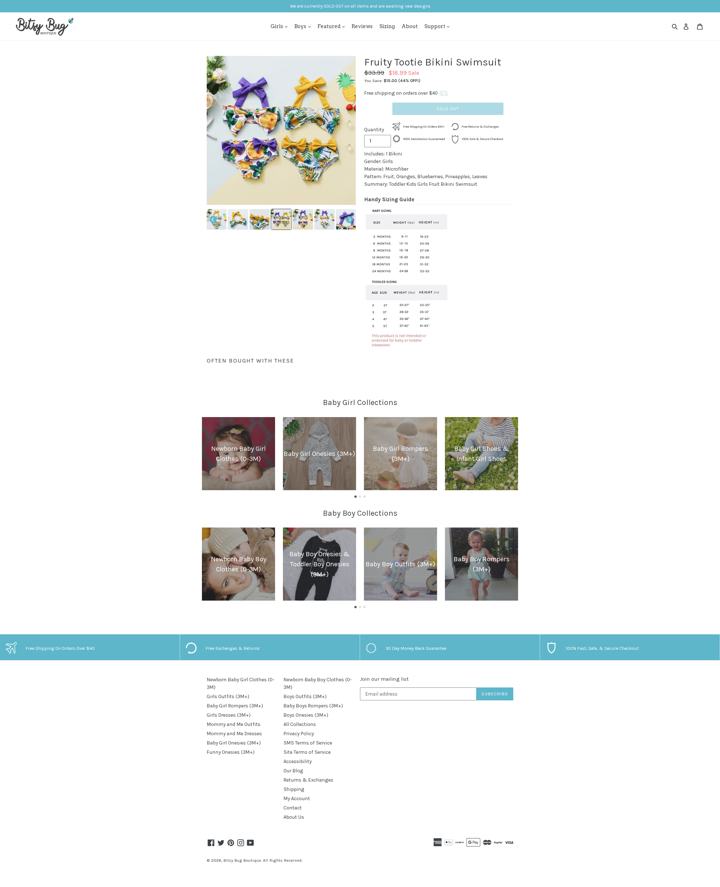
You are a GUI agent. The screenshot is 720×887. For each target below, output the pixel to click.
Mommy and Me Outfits (233, 724)
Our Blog (293, 771)
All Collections (300, 724)
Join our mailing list (384, 679)
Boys (300, 26)
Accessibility (298, 761)
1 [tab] (355, 496)
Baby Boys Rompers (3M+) (313, 706)
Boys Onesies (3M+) (306, 715)
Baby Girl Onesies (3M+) (234, 743)
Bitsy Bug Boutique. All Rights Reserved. (263, 860)
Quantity (374, 129)
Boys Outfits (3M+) (305, 696)
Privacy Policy (299, 733)
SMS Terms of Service (308, 743)
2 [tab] (360, 496)
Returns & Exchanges (308, 780)
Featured (330, 26)
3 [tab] (364, 496)
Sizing (387, 26)
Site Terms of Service (307, 752)
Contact (293, 808)
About (410, 26)
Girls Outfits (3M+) (228, 696)
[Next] (349, 219)
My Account (297, 798)
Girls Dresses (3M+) (229, 715)
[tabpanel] (238, 453)
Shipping (294, 789)
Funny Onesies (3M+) (231, 752)
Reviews (362, 26)
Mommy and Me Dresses (234, 733)
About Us (294, 817)
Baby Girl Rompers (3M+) (235, 706)
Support (435, 26)
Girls (277, 26)
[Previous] (213, 219)
